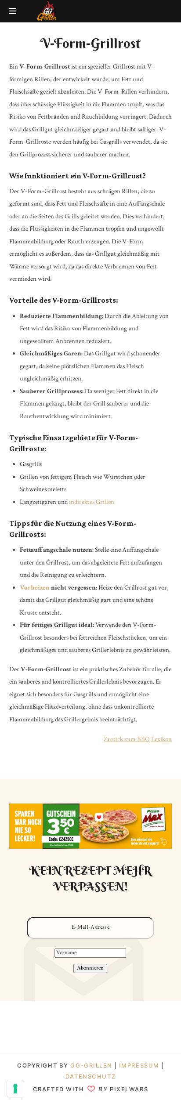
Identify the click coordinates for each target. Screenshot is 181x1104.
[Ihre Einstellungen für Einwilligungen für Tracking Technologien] (15, 1088)
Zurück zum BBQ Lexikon (138, 739)
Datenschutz (90, 1076)
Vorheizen (35, 587)
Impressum (140, 1065)
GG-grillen (91, 1065)
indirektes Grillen (91, 502)
